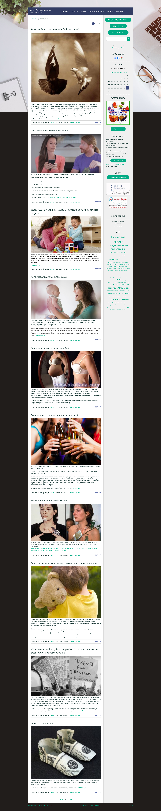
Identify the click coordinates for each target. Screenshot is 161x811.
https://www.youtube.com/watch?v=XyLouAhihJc (60, 197)
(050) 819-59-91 (96, 805)
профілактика (115, 296)
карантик (126, 302)
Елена (52, 122)
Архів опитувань (120, 164)
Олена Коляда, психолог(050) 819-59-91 (40, 11)
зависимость (114, 259)
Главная (33, 19)
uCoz (131, 805)
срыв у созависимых (119, 264)
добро (116, 293)
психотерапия (118, 248)
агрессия (126, 279)
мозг (123, 279)
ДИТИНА (125, 299)
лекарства (122, 257)
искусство (114, 282)
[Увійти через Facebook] (118, 58)
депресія (125, 296)
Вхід (122, 48)
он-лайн (123, 305)
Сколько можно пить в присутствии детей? (55, 414)
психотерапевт (118, 252)
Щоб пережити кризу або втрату (118, 151)
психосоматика (120, 268)
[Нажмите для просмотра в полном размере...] (66, 102)
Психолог (118, 237)
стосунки (113, 299)
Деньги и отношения (42, 723)
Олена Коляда (85, 805)
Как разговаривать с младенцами (49, 276)
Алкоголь (119, 282)
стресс (118, 242)
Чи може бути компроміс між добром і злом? (55, 29)
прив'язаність (113, 302)
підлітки (123, 307)
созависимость (125, 259)
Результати (109, 164)
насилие (109, 282)
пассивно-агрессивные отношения (120, 290)
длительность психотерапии (115, 262)
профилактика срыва (122, 266)
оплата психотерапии (119, 272)
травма (117, 279)
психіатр (118, 307)
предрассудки (112, 277)
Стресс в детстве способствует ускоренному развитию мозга (65, 563)
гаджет (118, 302)
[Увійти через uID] (115, 58)
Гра (108, 302)
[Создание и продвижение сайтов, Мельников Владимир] (118, 208)
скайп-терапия (117, 305)
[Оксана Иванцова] (118, 194)
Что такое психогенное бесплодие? (50, 347)
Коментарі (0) (75, 122)
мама (122, 302)
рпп (117, 277)
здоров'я (113, 307)
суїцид (120, 296)
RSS (52, 805)
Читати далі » (57, 118)
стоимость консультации (114, 275)
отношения (110, 272)
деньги (127, 272)
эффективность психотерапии (120, 270)
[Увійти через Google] (121, 58)
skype (108, 305)
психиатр (117, 257)
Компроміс (110, 293)
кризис (111, 305)
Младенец (123, 287)
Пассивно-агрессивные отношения (49, 130)
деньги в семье (125, 275)
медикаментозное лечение (114, 255)
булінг (127, 293)
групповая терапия (111, 268)
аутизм (109, 290)
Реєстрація (116, 48)
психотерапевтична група (119, 309)
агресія (122, 293)
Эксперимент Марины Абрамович (49, 500)
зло (114, 293)
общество (120, 277)
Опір (110, 296)
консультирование (118, 245)
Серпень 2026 (118, 69)
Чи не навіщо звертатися (115, 156)
